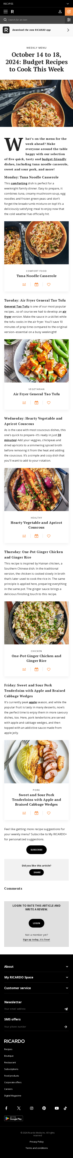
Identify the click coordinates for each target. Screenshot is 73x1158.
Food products (11, 1075)
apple (33, 702)
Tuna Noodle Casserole (36, 275)
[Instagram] (32, 1108)
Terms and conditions (37, 1147)
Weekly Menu (36, 47)
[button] (69, 11)
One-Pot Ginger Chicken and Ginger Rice (36, 658)
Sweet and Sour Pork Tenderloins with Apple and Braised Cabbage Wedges (36, 800)
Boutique (9, 1055)
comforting (19, 183)
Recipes (8, 1049)
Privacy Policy (37, 1141)
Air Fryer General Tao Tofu (36, 394)
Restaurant (10, 1062)
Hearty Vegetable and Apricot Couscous (36, 525)
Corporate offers (13, 1082)
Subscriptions (11, 1069)
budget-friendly (54, 159)
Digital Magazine (12, 1095)
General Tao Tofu (16, 306)
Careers (8, 1088)
